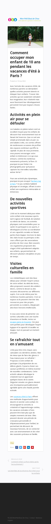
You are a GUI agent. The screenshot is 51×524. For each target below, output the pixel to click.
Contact (32, 518)
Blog (12, 443)
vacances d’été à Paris (23, 396)
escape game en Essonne (20, 322)
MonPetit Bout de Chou (20, 518)
